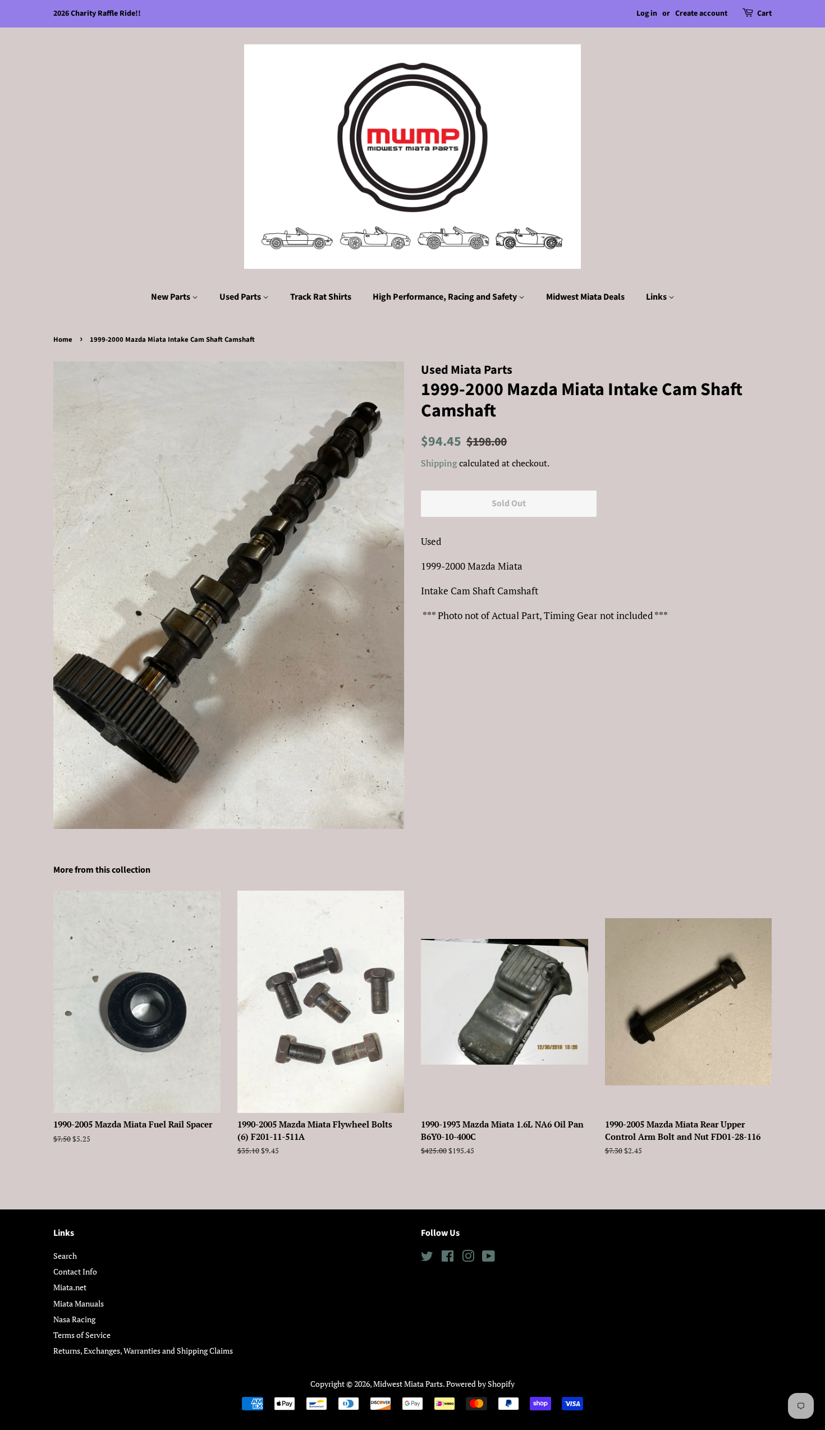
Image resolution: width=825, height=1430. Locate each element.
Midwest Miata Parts (408, 1383)
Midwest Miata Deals (585, 297)
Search (65, 1255)
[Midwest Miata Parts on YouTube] (488, 1258)
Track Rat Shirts (320, 297)
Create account (701, 13)
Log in (646, 13)
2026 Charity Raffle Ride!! (97, 13)
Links (657, 297)
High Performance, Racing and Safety (446, 297)
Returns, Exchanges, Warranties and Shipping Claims (143, 1350)
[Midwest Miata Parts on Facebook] (447, 1258)
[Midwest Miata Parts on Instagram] (468, 1258)
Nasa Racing (74, 1319)
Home (62, 339)
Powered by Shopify (480, 1383)
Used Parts (241, 297)
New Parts (171, 297)
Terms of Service (82, 1335)
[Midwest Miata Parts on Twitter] (427, 1258)
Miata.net (69, 1287)
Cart (764, 13)
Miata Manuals (78, 1303)
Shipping (439, 463)
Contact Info (75, 1271)
